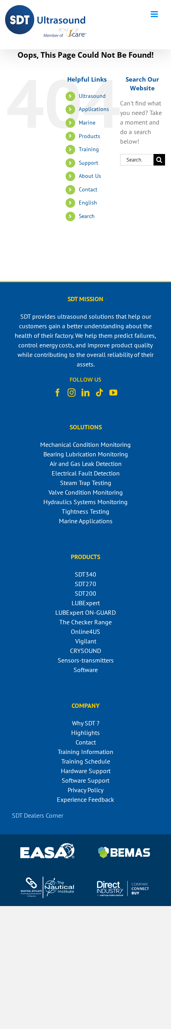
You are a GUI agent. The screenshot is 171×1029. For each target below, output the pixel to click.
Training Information (85, 752)
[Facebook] (58, 393)
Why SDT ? (85, 723)
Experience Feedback (85, 799)
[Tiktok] (99, 393)
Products (89, 136)
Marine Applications (86, 521)
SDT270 (85, 584)
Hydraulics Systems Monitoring (85, 502)
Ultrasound (92, 95)
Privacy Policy (85, 790)
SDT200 (85, 593)
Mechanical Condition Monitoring (85, 444)
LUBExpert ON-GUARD (85, 612)
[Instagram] (72, 393)
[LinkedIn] (85, 393)
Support (88, 162)
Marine (87, 122)
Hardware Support (86, 771)
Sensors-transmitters (86, 660)
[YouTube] (113, 393)
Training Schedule (85, 761)
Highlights (85, 733)
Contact (88, 189)
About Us (90, 175)
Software (86, 670)
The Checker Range (85, 622)
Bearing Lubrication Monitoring (85, 454)
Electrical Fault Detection (86, 473)
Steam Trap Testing (85, 483)
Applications (94, 109)
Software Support (85, 780)
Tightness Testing (85, 511)
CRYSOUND (85, 651)
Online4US (85, 631)
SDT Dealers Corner (37, 815)
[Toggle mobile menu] (155, 14)
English (88, 202)
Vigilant (85, 641)
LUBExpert (86, 603)
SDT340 (85, 574)
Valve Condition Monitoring (86, 492)
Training (89, 149)
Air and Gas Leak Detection (86, 464)
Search (87, 216)
